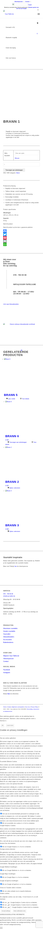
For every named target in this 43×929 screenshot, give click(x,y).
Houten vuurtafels (9, 631)
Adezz (18, 173)
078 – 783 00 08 (8, 594)
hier (16, 566)
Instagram (6, 672)
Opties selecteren (14, 488)
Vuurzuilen (6, 634)
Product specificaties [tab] (9, 209)
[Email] (21, 241)
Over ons (27, 707)
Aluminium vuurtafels (10, 628)
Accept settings (6, 911)
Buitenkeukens (8, 642)
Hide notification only (19, 911)
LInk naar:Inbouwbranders (11, 304)
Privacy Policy (34, 707)
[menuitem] (18, 1)
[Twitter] (21, 234)
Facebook (6, 670)
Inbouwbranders (8, 637)
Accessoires (7, 639)
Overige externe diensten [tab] (7, 849)
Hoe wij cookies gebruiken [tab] (8, 738)
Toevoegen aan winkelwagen (14, 170)
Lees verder (11, 399)
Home (4, 707)
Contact (27, 1)
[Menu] (39, 14)
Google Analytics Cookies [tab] (8, 825)
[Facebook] (21, 231)
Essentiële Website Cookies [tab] (8, 761)
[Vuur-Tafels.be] (17, 14)
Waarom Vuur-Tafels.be (11, 656)
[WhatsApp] (21, 244)
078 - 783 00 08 (19, 275)
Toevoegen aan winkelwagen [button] (18, 442)
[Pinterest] (21, 237)
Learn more (10, 725)
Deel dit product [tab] (8, 224)
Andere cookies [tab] (4, 893)
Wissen (17, 158)
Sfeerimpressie (19, 1)
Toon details (25, 399)
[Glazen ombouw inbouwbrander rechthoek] (21, 330)
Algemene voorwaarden (18, 707)
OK (2, 725)
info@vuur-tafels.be (24, 284)
